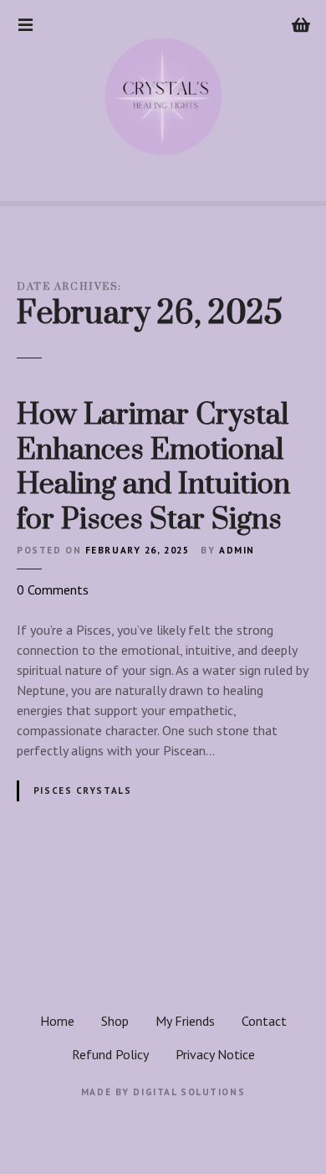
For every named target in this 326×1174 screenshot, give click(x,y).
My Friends (185, 1020)
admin (237, 550)
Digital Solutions (189, 1092)
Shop (115, 1020)
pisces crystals (82, 790)
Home (57, 1020)
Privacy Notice (215, 1054)
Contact (264, 1020)
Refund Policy (110, 1054)
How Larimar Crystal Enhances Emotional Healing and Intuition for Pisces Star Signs (153, 467)
